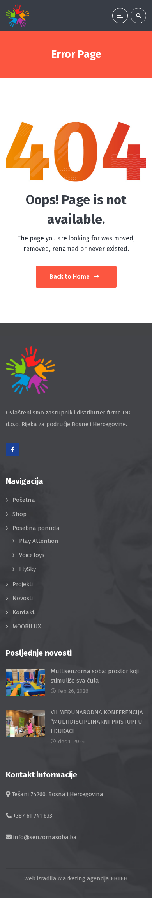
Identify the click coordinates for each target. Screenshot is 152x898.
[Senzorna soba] (17, 15)
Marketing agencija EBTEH (93, 878)
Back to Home (69, 276)
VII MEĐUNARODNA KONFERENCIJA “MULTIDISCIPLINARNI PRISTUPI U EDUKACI (97, 721)
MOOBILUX (26, 626)
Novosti (22, 598)
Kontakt (23, 612)
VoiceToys (31, 554)
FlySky (27, 569)
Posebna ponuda (36, 528)
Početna (23, 499)
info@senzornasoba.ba (45, 837)
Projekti (22, 584)
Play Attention (38, 540)
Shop (19, 513)
